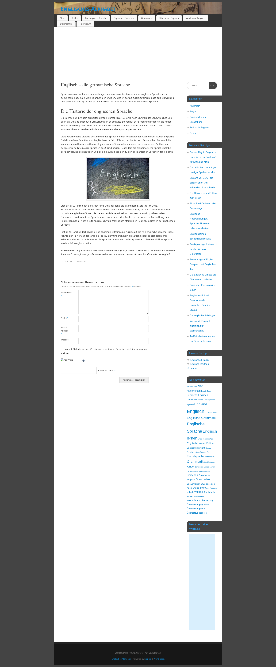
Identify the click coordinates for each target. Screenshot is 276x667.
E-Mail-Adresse (64, 331)
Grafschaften (210, 456)
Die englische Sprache (96, 18)
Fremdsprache (195, 456)
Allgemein (195, 105)
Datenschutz (66, 23)
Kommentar (65, 294)
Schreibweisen (204, 471)
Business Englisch (197, 395)
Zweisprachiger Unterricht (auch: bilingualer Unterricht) (203, 249)
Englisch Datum (211, 412)
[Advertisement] (138, 50)
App (195, 387)
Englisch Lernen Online (200, 443)
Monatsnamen (209, 467)
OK (212, 85)
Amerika (190, 387)
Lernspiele (199, 467)
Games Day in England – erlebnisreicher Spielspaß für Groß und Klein (203, 157)
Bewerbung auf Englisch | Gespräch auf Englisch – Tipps (203, 264)
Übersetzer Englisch (169, 18)
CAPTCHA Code (105, 370)
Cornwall (191, 399)
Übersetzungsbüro (196, 508)
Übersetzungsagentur (198, 504)
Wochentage (199, 496)
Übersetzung (207, 500)
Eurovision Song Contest (196, 452)
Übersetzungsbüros (197, 513)
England (194, 111)
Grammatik (146, 18)
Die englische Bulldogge (202, 315)
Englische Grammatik (201, 417)
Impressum (85, 23)
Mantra (147, 659)
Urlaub (190, 492)
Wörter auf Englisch (195, 18)
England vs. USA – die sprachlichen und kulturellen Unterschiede (202, 182)
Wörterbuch (193, 500)
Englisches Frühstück (124, 18)
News (193, 133)
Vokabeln (199, 492)
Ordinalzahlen (192, 471)
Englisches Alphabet (88, 9)
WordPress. (159, 659)
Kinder (191, 466)
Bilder (75, 18)
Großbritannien (210, 462)
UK (202, 488)
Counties (199, 400)
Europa (208, 448)
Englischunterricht (196, 448)
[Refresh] (83, 360)
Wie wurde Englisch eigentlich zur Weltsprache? (200, 326)
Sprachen (192, 475)
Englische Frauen (199, 360)
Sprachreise (203, 479)
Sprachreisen (193, 484)
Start (62, 18)
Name (64, 317)
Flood (209, 452)
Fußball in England (199, 127)
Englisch (195, 411)
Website (65, 339)
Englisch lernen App (205, 439)
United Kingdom (210, 488)
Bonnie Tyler (206, 391)
